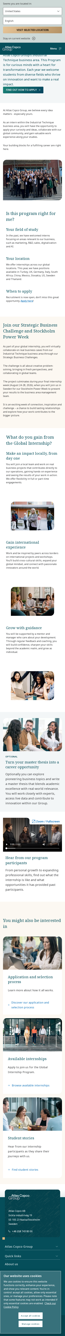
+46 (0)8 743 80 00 (22, 1231)
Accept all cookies (30, 1315)
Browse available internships (30, 1085)
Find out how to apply (21, 90)
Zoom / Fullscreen (48, 821)
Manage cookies (30, 1324)
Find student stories (25, 1169)
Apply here (27, 301)
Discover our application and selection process (30, 1005)
